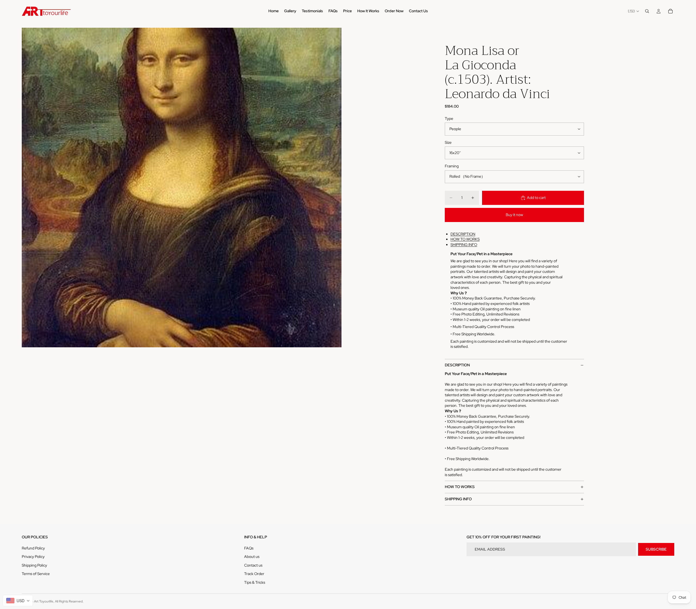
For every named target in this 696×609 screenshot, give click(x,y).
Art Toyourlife (43, 601)
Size (448, 142)
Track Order (254, 573)
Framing (452, 166)
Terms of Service (36, 573)
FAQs (248, 548)
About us (251, 556)
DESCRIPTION (462, 234)
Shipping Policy (34, 565)
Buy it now (514, 214)
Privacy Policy (33, 556)
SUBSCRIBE (656, 549)
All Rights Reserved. (69, 601)
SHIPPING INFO (463, 244)
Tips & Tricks (254, 582)
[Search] (647, 11)
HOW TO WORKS (465, 239)
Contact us (253, 565)
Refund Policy (33, 548)
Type (449, 118)
